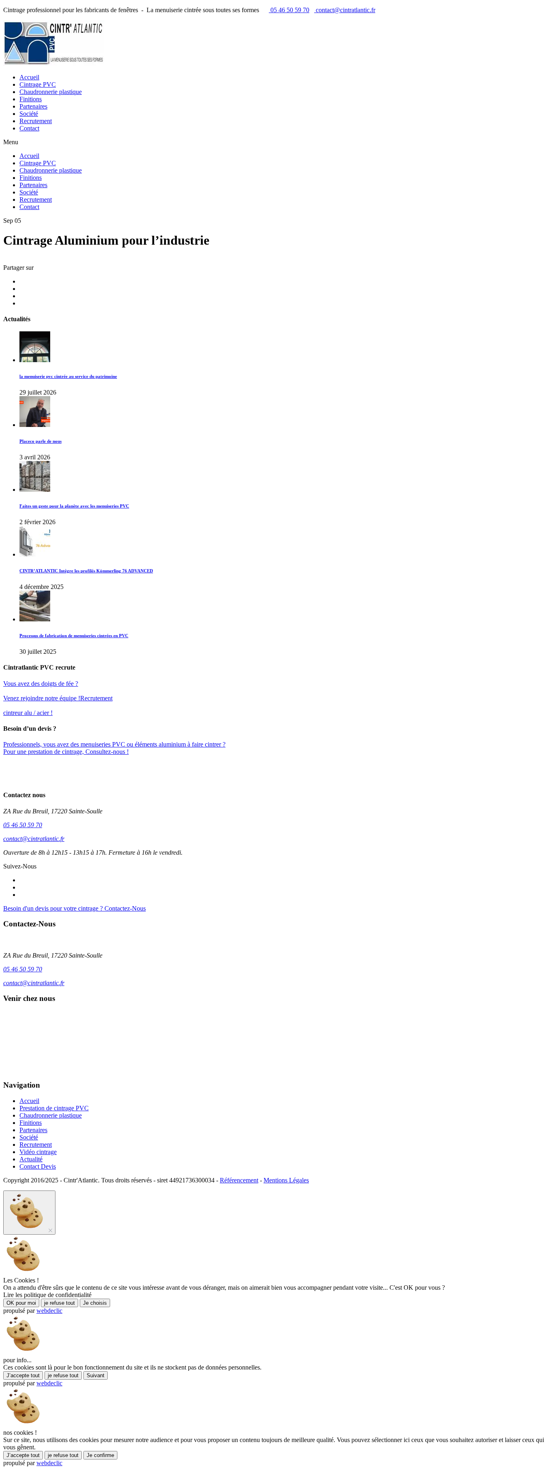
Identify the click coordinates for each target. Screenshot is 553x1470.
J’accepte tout (23, 1375)
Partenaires (33, 106)
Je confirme (100, 1455)
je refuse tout (59, 1303)
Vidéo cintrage (38, 1151)
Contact (29, 128)
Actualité (31, 1159)
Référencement (239, 1180)
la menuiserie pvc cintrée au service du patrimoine (68, 376)
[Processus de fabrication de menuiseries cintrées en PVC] (34, 619)
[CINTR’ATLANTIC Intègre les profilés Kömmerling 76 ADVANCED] (34, 554)
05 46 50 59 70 (289, 9)
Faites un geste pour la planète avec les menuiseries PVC (74, 506)
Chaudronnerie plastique (50, 91)
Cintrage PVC (37, 84)
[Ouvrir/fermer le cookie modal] (29, 1213)
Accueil (29, 77)
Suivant (95, 1375)
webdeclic (49, 1310)
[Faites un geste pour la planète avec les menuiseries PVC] (34, 489)
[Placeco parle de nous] (34, 424)
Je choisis (95, 1303)
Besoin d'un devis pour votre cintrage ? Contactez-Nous (74, 908)
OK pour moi (21, 1303)
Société (28, 113)
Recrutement (35, 120)
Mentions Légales (286, 1180)
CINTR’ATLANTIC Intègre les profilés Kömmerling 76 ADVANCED (86, 570)
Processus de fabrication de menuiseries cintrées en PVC (73, 635)
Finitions (30, 99)
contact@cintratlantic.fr (344, 9)
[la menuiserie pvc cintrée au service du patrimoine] (34, 359)
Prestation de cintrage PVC (54, 1108)
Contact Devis (37, 1166)
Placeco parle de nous (40, 441)
